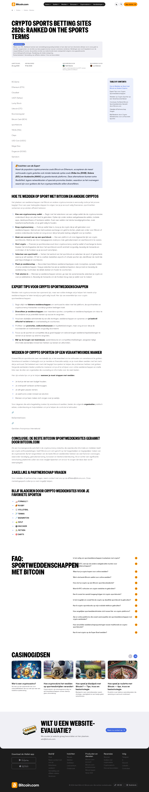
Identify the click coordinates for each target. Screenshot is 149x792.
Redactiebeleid (18, 55)
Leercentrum (71, 766)
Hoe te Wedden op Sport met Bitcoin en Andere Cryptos (120, 87)
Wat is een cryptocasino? (24, 683)
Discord (125, 763)
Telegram (125, 757)
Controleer (126, 768)
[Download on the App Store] (24, 766)
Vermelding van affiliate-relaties (35, 55)
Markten (70, 760)
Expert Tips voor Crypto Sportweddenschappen (117, 92)
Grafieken (70, 763)
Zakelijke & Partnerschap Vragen (118, 110)
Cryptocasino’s (109, 765)
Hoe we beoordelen (52, 55)
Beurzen (107, 757)
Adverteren (52, 765)
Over (50, 757)
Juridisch (51, 768)
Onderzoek (71, 768)
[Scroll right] (135, 656)
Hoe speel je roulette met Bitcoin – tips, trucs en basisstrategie (120, 686)
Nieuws (69, 757)
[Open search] (121, 4)
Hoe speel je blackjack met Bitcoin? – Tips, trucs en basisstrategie (88, 686)
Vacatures (51, 776)
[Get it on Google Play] (24, 760)
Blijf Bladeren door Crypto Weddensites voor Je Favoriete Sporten (120, 116)
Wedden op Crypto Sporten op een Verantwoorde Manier (120, 98)
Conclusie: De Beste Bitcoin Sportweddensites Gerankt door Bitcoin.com (119, 104)
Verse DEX (89, 773)
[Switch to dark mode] (116, 4)
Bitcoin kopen (90, 770)
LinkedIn (125, 766)
